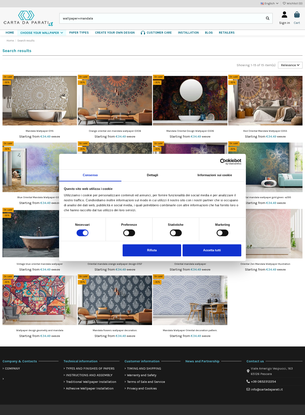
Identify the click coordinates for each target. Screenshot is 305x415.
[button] (41, 33)
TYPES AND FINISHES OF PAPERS (90, 368)
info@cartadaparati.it (267, 389)
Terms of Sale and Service (146, 382)
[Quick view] (73, 89)
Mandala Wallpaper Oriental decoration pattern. (190, 330)
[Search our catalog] (268, 18)
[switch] (129, 233)
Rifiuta (152, 250)
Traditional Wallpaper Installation (91, 382)
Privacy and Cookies (142, 388)
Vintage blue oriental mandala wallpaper (40, 263)
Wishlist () (294, 3)
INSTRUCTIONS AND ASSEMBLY (89, 375)
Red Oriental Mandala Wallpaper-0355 (265, 130)
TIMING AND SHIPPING (144, 368)
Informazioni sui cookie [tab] (215, 175)
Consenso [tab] (90, 175)
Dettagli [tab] (152, 175)
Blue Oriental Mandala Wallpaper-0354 (39, 197)
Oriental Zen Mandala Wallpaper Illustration (265, 263)
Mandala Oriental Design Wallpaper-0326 (190, 130)
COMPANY (12, 368)
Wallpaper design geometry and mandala (39, 330)
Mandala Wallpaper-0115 (40, 130)
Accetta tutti (212, 250)
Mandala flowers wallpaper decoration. (115, 330)
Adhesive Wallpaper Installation (89, 388)
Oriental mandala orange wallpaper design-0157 (115, 263)
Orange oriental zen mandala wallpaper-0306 (115, 130)
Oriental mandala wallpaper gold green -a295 (265, 197)
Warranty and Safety (141, 375)
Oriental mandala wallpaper (190, 263)
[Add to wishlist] (73, 81)
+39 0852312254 (263, 381)
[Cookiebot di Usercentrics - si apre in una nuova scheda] (223, 162)
